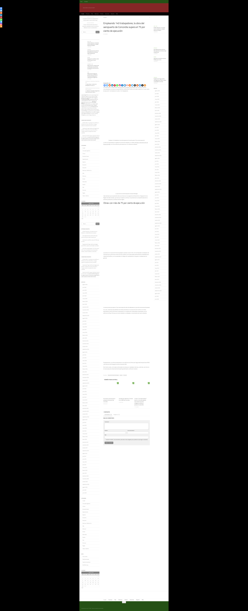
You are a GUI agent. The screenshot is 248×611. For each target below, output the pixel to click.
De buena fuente (86, 156)
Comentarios (108, 414)
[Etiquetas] (97, 38)
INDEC (86, 109)
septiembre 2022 (86, 416)
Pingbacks (116, 414)
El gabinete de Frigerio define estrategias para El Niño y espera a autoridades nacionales (160, 80)
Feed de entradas (86, 559)
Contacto (86, 1)
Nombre (106, 430)
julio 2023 (84, 388)
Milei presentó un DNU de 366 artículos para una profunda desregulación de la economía (93, 67)
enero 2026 (85, 304)
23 (82, 215)
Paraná (87, 112)
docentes (90, 102)
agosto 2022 (85, 419)
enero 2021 (85, 473)
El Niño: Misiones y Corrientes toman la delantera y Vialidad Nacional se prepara (93, 44)
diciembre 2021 (85, 442)
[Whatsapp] (117, 85)
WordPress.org (85, 565)
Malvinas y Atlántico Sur (87, 170)
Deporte (112, 13)
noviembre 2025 (86, 309)
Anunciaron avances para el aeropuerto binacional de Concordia (109, 400)
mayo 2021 (85, 461)
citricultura (90, 96)
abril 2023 (84, 397)
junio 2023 (85, 391)
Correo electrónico (131, 430)
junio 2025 (85, 324)
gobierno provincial (88, 106)
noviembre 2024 (86, 343)
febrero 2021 (85, 470)
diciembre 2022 (85, 408)
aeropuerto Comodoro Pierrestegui (113, 375)
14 (95, 211)
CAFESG (83, 96)
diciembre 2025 (85, 307)
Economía (107, 13)
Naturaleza (85, 181)
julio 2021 (84, 456)
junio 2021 (85, 459)
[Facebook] (104, 85)
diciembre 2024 (85, 340)
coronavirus (84, 100)
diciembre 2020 (85, 476)
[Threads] (142, 85)
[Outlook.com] (125, 85)
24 (85, 215)
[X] (135, 85)
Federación (87, 103)
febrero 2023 (85, 402)
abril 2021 (84, 464)
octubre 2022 (85, 414)
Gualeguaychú (94, 106)
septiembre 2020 (86, 484)
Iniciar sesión (85, 556)
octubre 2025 (85, 312)
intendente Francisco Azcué (91, 109)
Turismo (96, 113)
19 (90, 213)
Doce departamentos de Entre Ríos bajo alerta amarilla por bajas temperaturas (93, 52)
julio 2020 (84, 490)
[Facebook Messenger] (140, 85)
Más (117, 13)
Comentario (107, 421)
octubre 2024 (85, 346)
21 (95, 213)
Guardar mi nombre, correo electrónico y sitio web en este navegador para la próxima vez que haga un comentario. (127, 439)
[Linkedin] (112, 85)
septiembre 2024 (86, 349)
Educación (84, 167)
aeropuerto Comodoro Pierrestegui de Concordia (130, 87)
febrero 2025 (85, 335)
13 (93, 211)
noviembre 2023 (86, 377)
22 (98, 213)
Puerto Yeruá (92, 112)
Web (105, 434)
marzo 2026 (85, 298)
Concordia (124, 375)
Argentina (86, 95)
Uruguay (83, 115)
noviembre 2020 (86, 478)
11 (87, 211)
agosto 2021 (85, 453)
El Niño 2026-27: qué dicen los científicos (90, 122)
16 (82, 213)
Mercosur (97, 13)
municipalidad (84, 110)
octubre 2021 (85, 447)
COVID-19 (90, 100)
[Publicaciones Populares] (88, 38)
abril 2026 (84, 295)
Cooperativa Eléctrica (93, 99)
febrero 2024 (85, 369)
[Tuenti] (122, 85)
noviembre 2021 (86, 445)
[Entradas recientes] (83, 38)
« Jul (82, 218)
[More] (145, 85)
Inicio (81, 1)
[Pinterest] (115, 85)
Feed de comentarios (86, 562)
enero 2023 (85, 405)
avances (121, 375)
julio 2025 (84, 321)
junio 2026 (85, 290)
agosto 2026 (85, 284)
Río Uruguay (96, 112)
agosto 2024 (85, 352)
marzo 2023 (85, 400)
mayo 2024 (85, 360)
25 (87, 215)
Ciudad (82, 13)
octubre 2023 (85, 380)
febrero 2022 (85, 436)
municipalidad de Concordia (91, 110)
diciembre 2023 (85, 374)
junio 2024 (85, 357)
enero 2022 (85, 439)
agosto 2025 (85, 318)
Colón (93, 96)
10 (85, 211)
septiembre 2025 (86, 315)
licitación (97, 109)
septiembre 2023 (86, 383)
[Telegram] (132, 85)
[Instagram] (120, 85)
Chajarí (86, 96)
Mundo (101, 13)
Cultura (84, 153)
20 (93, 213)
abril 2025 (84, 329)
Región (88, 57)
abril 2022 (84, 431)
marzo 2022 (85, 433)
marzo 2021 (85, 467)
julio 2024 (84, 354)
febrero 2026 (85, 301)
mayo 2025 (85, 326)
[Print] (130, 85)
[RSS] (137, 85)
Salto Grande (87, 113)
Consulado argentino (86, 150)
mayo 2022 (85, 428)
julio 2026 (84, 287)
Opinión (84, 184)
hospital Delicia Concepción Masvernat (87, 108)
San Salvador (92, 113)
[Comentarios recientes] (92, 38)
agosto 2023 (85, 386)
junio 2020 (85, 492)
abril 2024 (84, 363)
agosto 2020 (85, 487)
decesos (87, 102)
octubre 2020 (85, 481)
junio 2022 (85, 425)
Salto (82, 113)
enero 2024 (85, 371)
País (92, 13)
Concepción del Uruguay (91, 97)
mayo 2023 (85, 394)
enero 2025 (85, 338)
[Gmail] (127, 85)
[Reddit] (110, 85)
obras (85, 112)
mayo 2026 (85, 293)
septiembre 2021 (86, 450)
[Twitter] (107, 85)
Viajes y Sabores (86, 195)
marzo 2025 (85, 332)
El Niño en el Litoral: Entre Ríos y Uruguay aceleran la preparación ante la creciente (89, 131)
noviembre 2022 (86, 411)
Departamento (85, 159)
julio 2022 (84, 422)
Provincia (87, 13)
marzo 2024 (85, 366)
